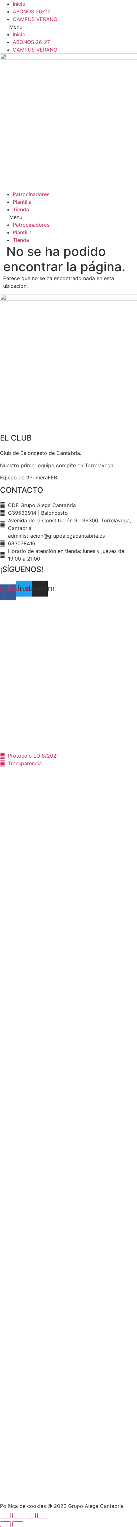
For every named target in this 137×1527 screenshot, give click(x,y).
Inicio (19, 4)
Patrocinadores (31, 194)
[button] (68, 27)
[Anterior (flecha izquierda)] (5, 1524)
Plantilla (22, 202)
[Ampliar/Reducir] (42, 1515)
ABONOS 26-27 (31, 11)
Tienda (21, 209)
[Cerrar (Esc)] (5, 1515)
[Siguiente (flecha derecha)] (17, 1524)
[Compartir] (17, 1515)
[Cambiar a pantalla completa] (30, 1515)
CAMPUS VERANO (35, 19)
